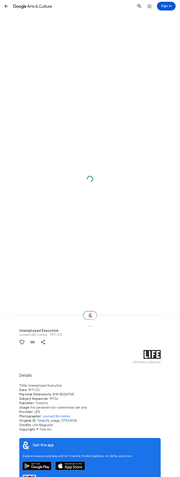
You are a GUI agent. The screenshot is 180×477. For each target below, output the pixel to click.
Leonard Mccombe (56, 416)
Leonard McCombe (33, 335)
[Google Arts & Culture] (72, 6)
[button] (6, 6)
